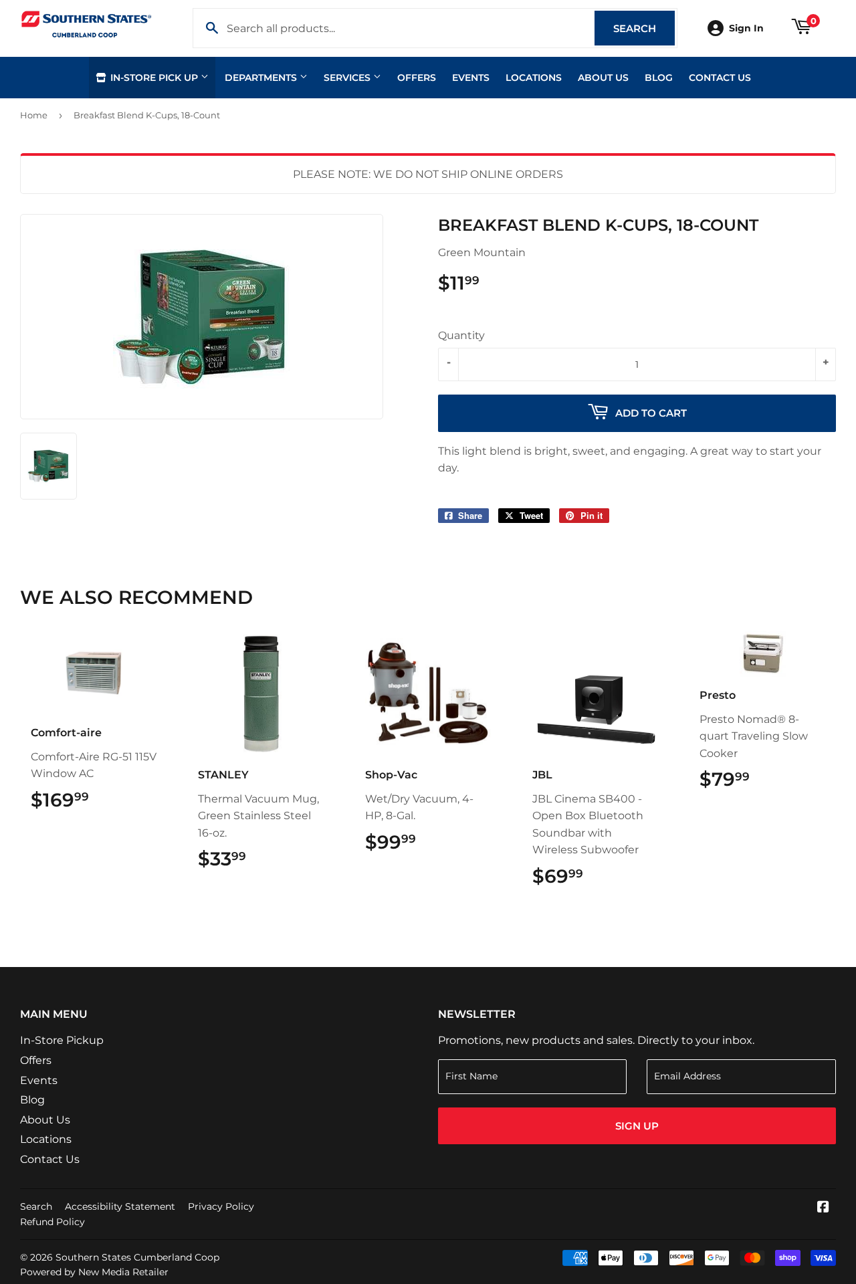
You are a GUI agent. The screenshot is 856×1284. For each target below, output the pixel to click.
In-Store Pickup (62, 1040)
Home (33, 115)
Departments (262, 77)
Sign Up (637, 1125)
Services (348, 77)
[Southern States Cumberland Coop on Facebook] (823, 1208)
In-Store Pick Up (154, 77)
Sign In (746, 28)
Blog (659, 77)
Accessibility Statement (120, 1206)
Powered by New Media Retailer (94, 1272)
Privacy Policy (221, 1206)
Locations (534, 77)
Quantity (461, 335)
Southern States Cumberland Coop (137, 1257)
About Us (603, 77)
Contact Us (720, 77)
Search (644, 28)
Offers (416, 77)
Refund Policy (52, 1221)
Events (471, 77)
